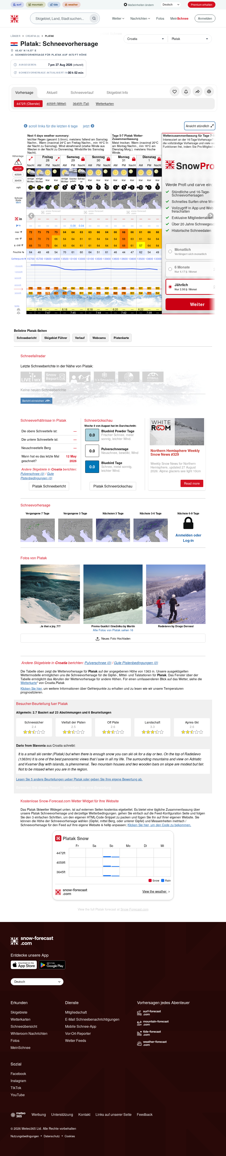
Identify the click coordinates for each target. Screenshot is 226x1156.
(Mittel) (56, 103)
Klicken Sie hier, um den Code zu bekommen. (159, 825)
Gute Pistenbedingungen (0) (37, 475)
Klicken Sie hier (31, 688)
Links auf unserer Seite (114, 1114)
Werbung (39, 1114)
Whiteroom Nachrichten (29, 1033)
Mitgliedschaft (76, 1012)
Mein (179, 18)
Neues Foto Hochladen (115, 638)
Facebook (18, 1073)
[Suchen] (94, 18)
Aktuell (52, 92)
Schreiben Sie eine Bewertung (87, 788)
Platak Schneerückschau (112, 486)
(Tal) (81, 103)
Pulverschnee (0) (32, 473)
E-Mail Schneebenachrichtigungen (92, 1019)
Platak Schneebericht (49, 486)
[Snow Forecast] (15, 18)
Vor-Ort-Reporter (78, 1033)
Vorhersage (24, 92)
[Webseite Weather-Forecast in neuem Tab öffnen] (71, 5)
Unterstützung (62, 1114)
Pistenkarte (121, 338)
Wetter (116, 18)
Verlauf (80, 338)
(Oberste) (28, 103)
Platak (49, 36)
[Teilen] (197, 91)
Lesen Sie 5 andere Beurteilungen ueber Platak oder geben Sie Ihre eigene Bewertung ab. (79, 779)
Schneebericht (26, 338)
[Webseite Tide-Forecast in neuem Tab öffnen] (53, 5)
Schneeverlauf (82, 92)
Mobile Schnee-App (80, 1026)
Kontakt (84, 1114)
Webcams (99, 338)
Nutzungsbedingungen (25, 1136)
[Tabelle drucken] (209, 91)
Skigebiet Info (117, 92)
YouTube (18, 1094)
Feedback (145, 1114)
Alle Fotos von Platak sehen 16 (113, 630)
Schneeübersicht (24, 1026)
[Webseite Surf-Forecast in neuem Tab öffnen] (17, 5)
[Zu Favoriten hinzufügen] (174, 91)
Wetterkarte (29, 682)
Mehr (18, 202)
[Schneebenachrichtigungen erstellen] (186, 91)
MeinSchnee (20, 1047)
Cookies (70, 1136)
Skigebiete (19, 1012)
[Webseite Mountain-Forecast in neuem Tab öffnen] (36, 5)
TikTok (16, 1087)
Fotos (160, 18)
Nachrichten (138, 18)
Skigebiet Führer (55, 338)
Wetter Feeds (75, 1040)
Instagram (18, 1080)
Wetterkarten (105, 103)
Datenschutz (52, 1136)
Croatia (33, 36)
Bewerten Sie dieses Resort (38, 788)
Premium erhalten (201, 4)
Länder (15, 36)
